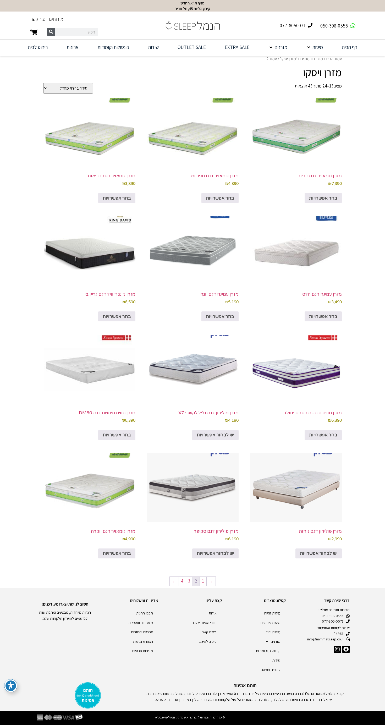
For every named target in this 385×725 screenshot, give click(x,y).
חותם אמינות (244, 685)
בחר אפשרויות (323, 198)
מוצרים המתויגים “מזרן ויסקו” (301, 58)
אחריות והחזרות (142, 632)
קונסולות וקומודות (268, 651)
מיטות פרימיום (270, 622)
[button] (315, 47)
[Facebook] (346, 649)
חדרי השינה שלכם (204, 622)
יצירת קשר (209, 632)
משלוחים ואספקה (141, 622)
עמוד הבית (334, 58)
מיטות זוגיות (272, 613)
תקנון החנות (144, 613)
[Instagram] (337, 649)
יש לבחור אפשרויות (215, 435)
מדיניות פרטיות (142, 651)
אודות (213, 613)
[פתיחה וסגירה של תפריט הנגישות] (10, 685)
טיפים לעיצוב (208, 641)
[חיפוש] (51, 32)
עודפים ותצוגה (270, 669)
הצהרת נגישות (143, 641)
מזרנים (275, 641)
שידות (276, 660)
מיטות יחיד (273, 632)
